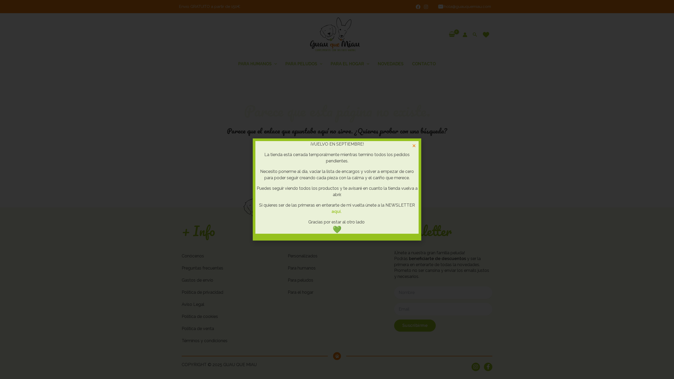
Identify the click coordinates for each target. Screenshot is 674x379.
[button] (414, 146)
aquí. (336, 211)
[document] (337, 189)
